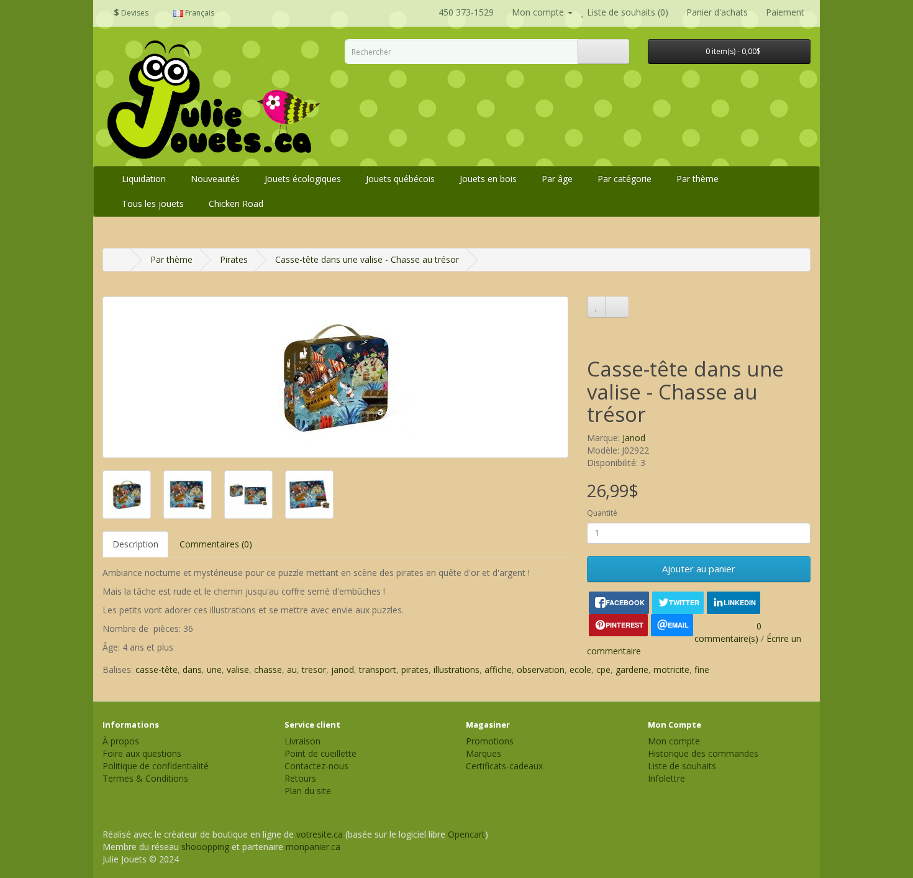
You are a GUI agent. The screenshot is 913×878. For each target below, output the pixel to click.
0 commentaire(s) (727, 632)
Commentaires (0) (215, 544)
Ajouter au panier (698, 568)
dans (192, 669)
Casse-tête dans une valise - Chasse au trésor (367, 259)
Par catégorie (624, 179)
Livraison (302, 741)
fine (701, 669)
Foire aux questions (141, 753)
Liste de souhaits (682, 766)
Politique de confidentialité (155, 766)
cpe (603, 669)
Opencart (466, 834)
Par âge (557, 179)
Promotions (490, 741)
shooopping (205, 847)
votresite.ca (319, 834)
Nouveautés (215, 179)
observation (541, 669)
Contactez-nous (316, 766)
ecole (580, 669)
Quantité (602, 513)
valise (238, 669)
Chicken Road (236, 203)
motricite (671, 669)
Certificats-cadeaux (504, 766)
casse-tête (156, 669)
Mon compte (674, 741)
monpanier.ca (313, 847)
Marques (483, 753)
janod (342, 669)
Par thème (697, 179)
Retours (300, 778)
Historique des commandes (703, 753)
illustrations (456, 669)
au (292, 669)
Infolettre (666, 778)
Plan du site (307, 791)
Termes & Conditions (145, 778)
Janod (633, 438)
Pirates (234, 259)
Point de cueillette (320, 753)
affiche (498, 669)
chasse (268, 669)
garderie (631, 669)
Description (135, 544)
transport (377, 669)
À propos (120, 741)
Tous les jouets (153, 203)
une (214, 669)
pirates (415, 669)
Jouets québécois (400, 179)
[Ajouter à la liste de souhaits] (596, 307)
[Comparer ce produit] (617, 307)
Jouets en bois (488, 179)
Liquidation (144, 179)
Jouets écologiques (303, 179)
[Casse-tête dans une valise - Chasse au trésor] (335, 377)
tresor (314, 669)
